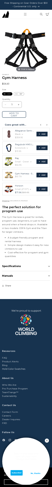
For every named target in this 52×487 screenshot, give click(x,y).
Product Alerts (10, 361)
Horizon (19, 186)
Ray (17, 158)
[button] (25, 14)
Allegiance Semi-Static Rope (25, 131)
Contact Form (10, 412)
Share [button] (8, 285)
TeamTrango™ (10, 392)
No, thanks (35, 473)
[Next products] (47, 125)
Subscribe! (16, 473)
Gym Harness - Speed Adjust (25, 173)
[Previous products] (41, 125)
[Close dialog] (47, 440)
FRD (4, 423)
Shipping (5, 201)
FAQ (4, 358)
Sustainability (9, 396)
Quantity (6, 99)
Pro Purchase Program (15, 388)
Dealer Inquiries (11, 419)
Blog (4, 365)
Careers (6, 415)
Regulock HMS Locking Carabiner (25, 144)
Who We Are (9, 385)
